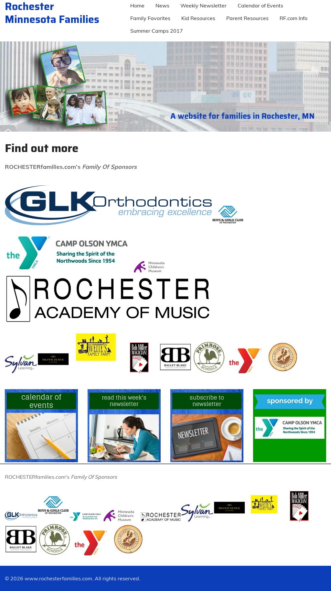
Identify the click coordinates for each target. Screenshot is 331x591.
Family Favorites (150, 18)
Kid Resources (198, 18)
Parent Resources (247, 18)
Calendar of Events (260, 5)
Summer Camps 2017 (156, 30)
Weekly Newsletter (203, 5)
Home (137, 5)
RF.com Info (293, 18)
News (162, 5)
